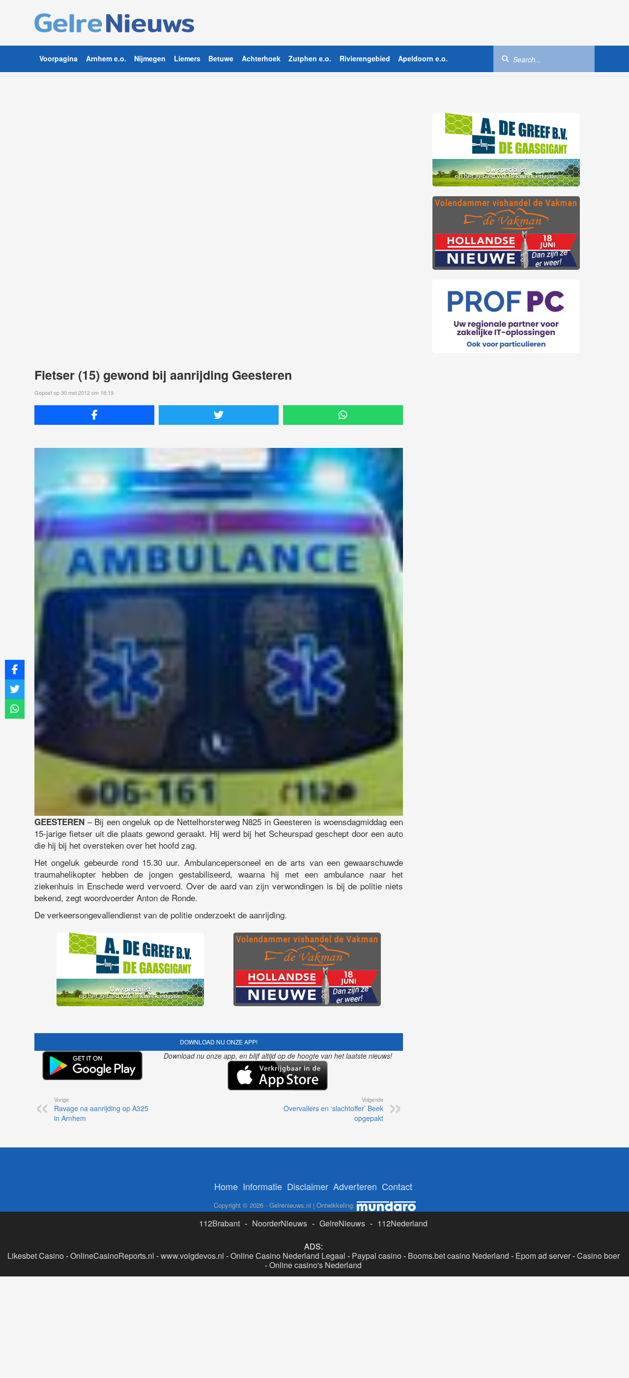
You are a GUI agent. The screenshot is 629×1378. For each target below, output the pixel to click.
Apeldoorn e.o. (423, 58)
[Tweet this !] (219, 415)
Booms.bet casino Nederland (458, 1255)
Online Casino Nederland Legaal (287, 1255)
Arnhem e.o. (106, 58)
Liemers (187, 58)
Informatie (262, 1186)
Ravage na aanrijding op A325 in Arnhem (101, 1109)
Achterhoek (261, 58)
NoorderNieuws (279, 1223)
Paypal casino (376, 1255)
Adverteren (355, 1186)
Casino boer (598, 1255)
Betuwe (220, 58)
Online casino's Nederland (315, 1265)
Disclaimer (307, 1186)
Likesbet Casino (35, 1255)
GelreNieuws (342, 1223)
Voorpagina (58, 58)
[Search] (505, 58)
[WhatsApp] (343, 415)
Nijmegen (150, 58)
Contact (397, 1186)
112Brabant (219, 1223)
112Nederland (402, 1223)
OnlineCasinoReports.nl (112, 1255)
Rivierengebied (365, 58)
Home (226, 1186)
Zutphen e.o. (309, 58)
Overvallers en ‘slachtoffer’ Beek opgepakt (333, 1109)
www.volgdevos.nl (192, 1255)
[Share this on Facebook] (94, 415)
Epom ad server (543, 1255)
